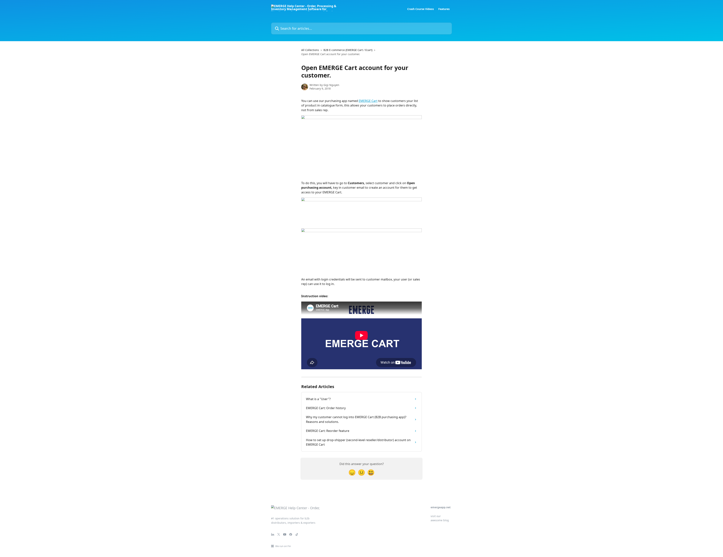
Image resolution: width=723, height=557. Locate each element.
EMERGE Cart (368, 101)
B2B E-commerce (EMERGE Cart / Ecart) (347, 50)
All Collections (310, 50)
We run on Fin (283, 546)
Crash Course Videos (420, 9)
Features (444, 9)
